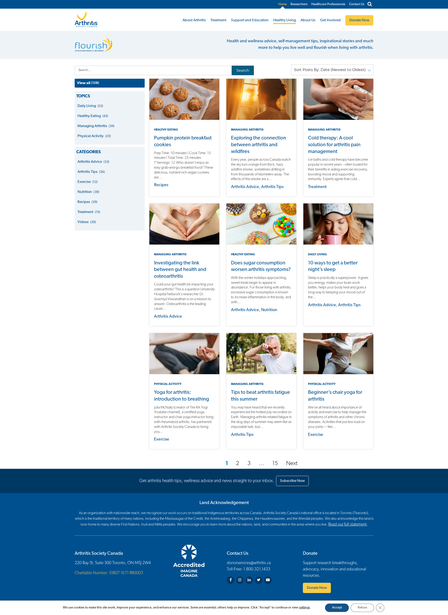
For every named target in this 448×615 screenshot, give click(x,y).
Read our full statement (347, 525)
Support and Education (250, 20)
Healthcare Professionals (328, 4)
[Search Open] (369, 4)
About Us (308, 20)
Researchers (299, 4)
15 (275, 463)
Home (282, 4)
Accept (337, 607)
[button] (332, 69)
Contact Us (356, 4)
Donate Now (317, 588)
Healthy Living (284, 20)
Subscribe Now (292, 481)
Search (242, 70)
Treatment (218, 20)
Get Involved (330, 20)
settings (304, 607)
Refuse (362, 607)
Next (292, 463)
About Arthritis (194, 20)
